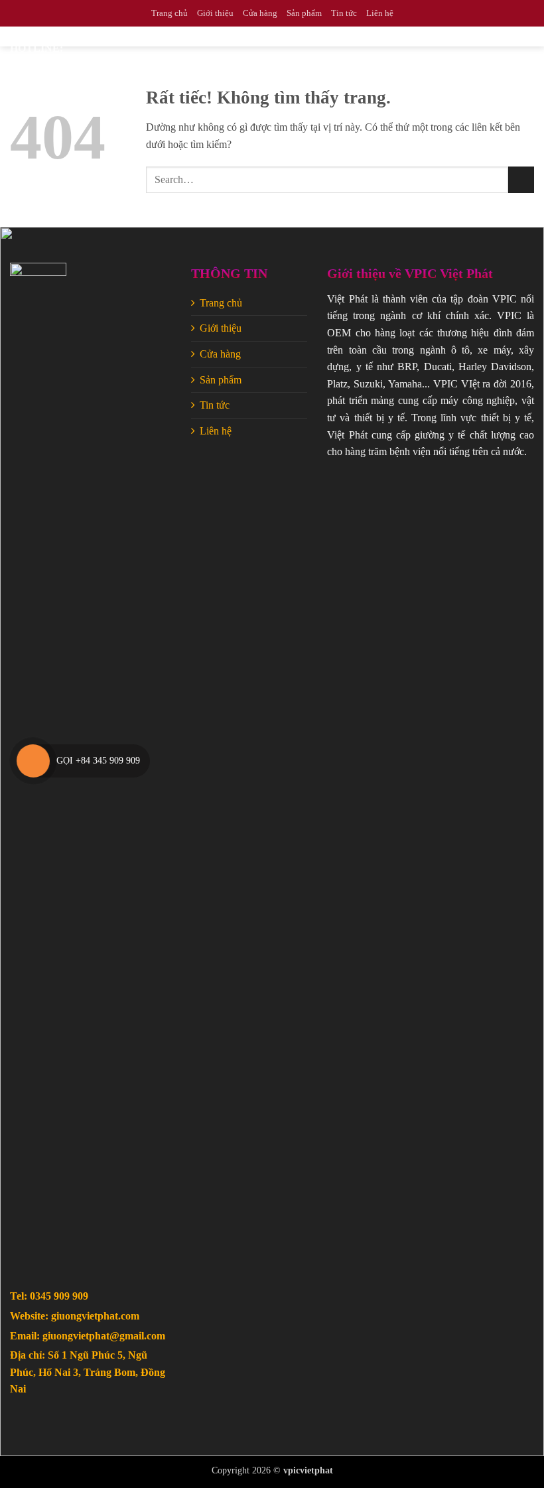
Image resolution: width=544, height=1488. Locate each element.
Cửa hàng (260, 13)
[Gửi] (521, 179)
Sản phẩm (304, 13)
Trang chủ (169, 13)
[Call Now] (33, 761)
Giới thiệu (215, 13)
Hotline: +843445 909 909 (36, 77)
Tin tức (344, 13)
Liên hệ (379, 13)
